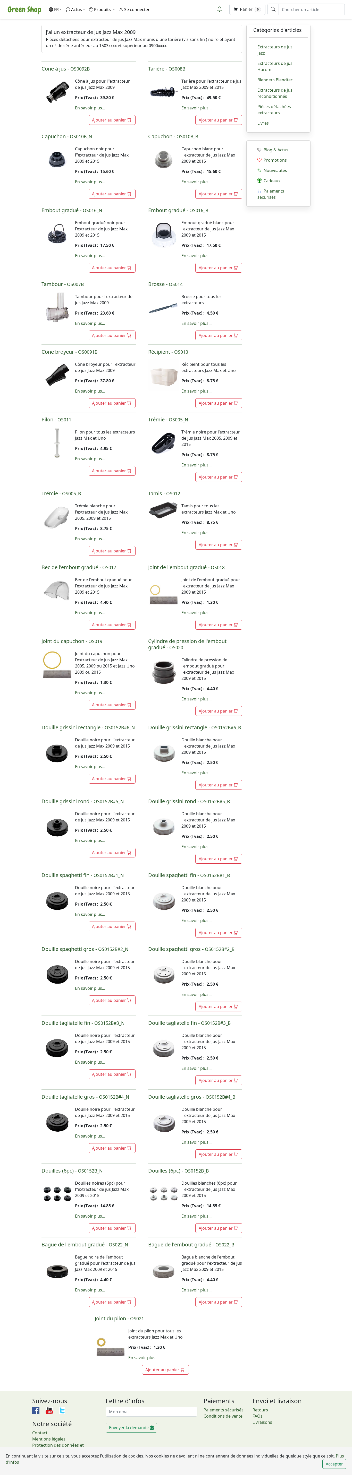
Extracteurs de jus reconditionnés (274, 93)
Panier (249, 9)
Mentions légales (48, 1439)
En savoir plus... (90, 108)
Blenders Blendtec (275, 80)
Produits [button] (103, 9)
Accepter (334, 1464)
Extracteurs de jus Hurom (274, 66)
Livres (263, 123)
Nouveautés (274, 170)
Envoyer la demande (129, 1427)
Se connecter (136, 9)
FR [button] (56, 9)
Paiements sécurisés (270, 194)
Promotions (274, 160)
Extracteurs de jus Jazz (274, 50)
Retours (260, 1410)
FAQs (258, 1416)
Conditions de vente (223, 1416)
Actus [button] (76, 9)
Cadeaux (271, 181)
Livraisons (262, 1422)
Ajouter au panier (109, 120)
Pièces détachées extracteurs (274, 110)
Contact (39, 1433)
